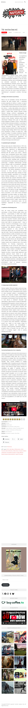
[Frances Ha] (20, 687)
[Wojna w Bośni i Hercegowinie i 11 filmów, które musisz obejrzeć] (7, 649)
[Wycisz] (22, 623)
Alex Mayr (11, 449)
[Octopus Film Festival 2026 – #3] (20, 675)
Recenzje (4, 32)
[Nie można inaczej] (14, 43)
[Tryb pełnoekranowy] (24, 623)
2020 (8, 449)
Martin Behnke (11, 454)
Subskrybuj (5, 585)
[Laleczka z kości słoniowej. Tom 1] (7, 637)
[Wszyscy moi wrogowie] (7, 675)
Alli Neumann (17, 449)
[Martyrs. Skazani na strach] (20, 662)
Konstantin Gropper (11, 452)
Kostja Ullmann (19, 452)
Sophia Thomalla (19, 454)
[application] (14, 618)
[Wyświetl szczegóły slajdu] (14, 559)
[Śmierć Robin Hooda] (7, 687)
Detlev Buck (15, 451)
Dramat (20, 451)
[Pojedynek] (20, 649)
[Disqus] (14, 481)
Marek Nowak (4, 454)
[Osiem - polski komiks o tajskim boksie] (20, 637)
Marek (10, 32)
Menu (4, 2)
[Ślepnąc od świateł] (7, 662)
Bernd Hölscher (9, 451)
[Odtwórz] (3, 623)
